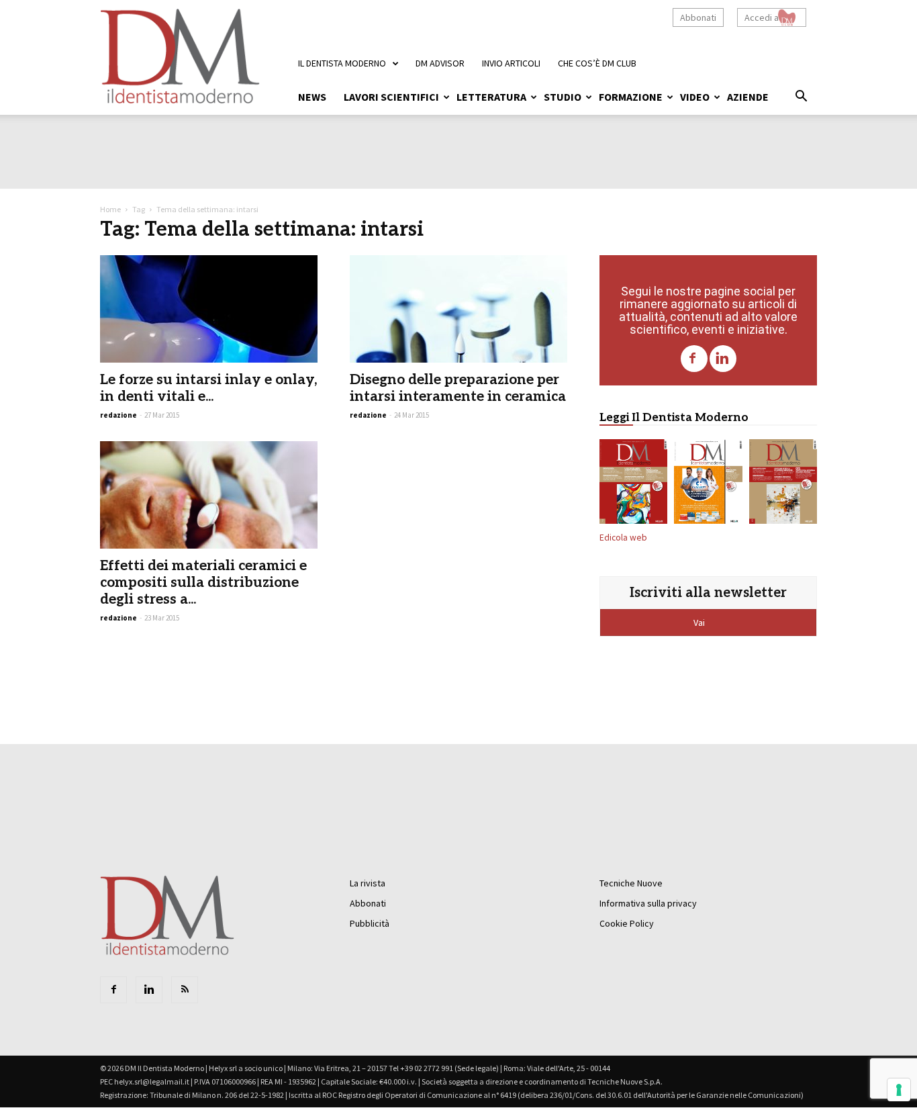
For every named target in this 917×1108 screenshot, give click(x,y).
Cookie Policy (626, 923)
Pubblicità (369, 923)
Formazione (631, 96)
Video (695, 96)
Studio (562, 96)
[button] (801, 98)
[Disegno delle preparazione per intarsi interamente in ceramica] (458, 309)
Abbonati (698, 17)
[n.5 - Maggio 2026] (783, 484)
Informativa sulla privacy (648, 903)
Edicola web (623, 537)
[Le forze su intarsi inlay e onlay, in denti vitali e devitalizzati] (209, 309)
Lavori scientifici (391, 96)
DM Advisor (440, 63)
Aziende (748, 96)
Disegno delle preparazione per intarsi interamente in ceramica (458, 388)
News (312, 96)
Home (110, 209)
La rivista (367, 883)
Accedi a (761, 17)
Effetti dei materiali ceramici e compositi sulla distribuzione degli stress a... (203, 582)
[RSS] (184, 989)
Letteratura (491, 96)
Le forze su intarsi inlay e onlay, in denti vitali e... (208, 388)
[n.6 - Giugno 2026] (708, 484)
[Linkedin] (723, 358)
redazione (118, 415)
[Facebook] (694, 358)
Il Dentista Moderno (342, 63)
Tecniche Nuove (631, 883)
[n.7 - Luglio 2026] (633, 484)
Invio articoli (511, 63)
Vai (700, 622)
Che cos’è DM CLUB (597, 63)
